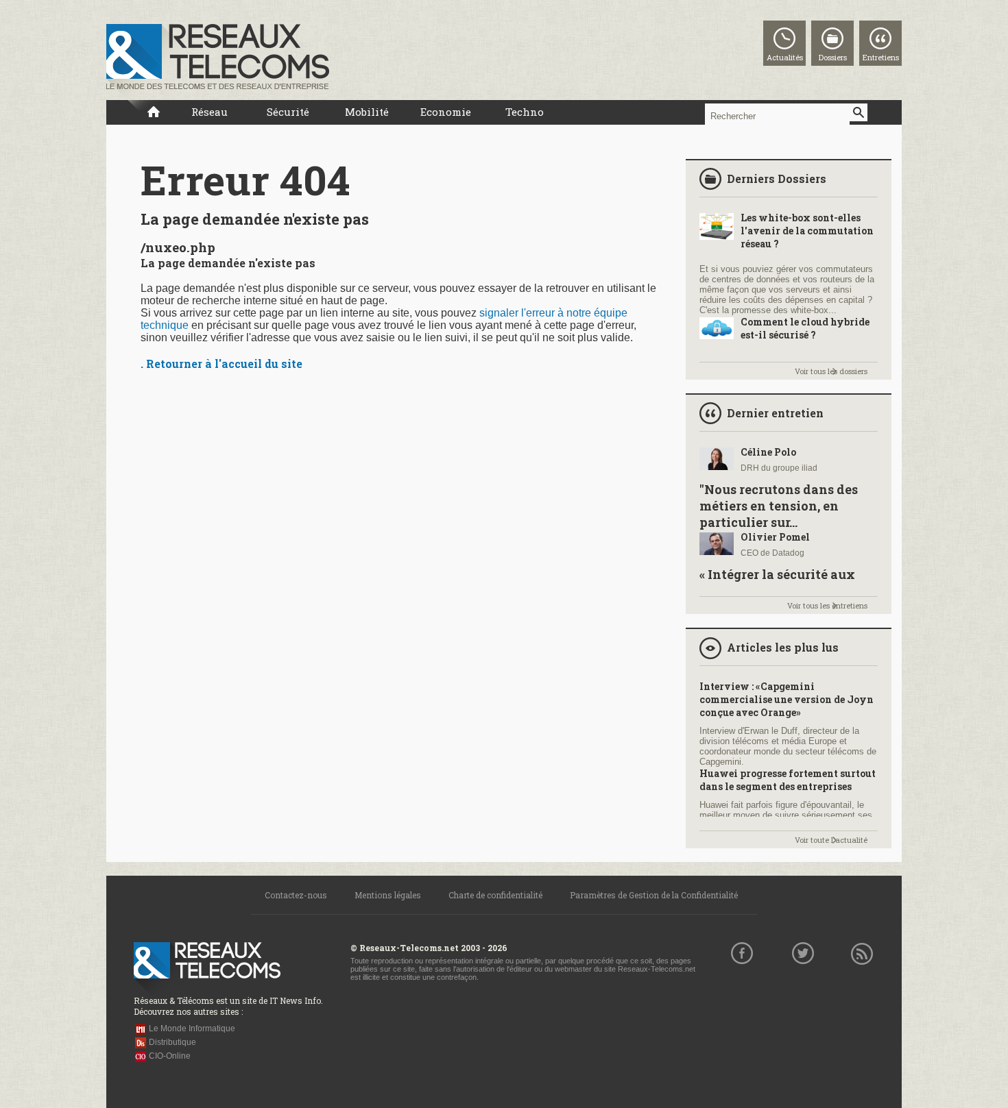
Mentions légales (388, 894)
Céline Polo (768, 451)
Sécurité (288, 112)
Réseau (209, 112)
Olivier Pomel (775, 536)
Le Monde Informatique (192, 1028)
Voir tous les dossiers (831, 371)
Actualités (785, 57)
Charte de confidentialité (495, 894)
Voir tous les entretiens (827, 605)
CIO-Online (170, 1056)
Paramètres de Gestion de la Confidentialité (654, 894)
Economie (445, 112)
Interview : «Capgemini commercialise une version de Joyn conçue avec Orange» (786, 699)
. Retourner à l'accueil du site (221, 363)
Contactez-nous (296, 894)
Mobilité (367, 112)
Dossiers (833, 57)
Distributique (172, 1042)
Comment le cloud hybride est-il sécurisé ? (805, 328)
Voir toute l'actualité (831, 840)
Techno (524, 112)
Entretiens (881, 57)
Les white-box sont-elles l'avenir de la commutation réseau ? (807, 230)
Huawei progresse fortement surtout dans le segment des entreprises (787, 780)
